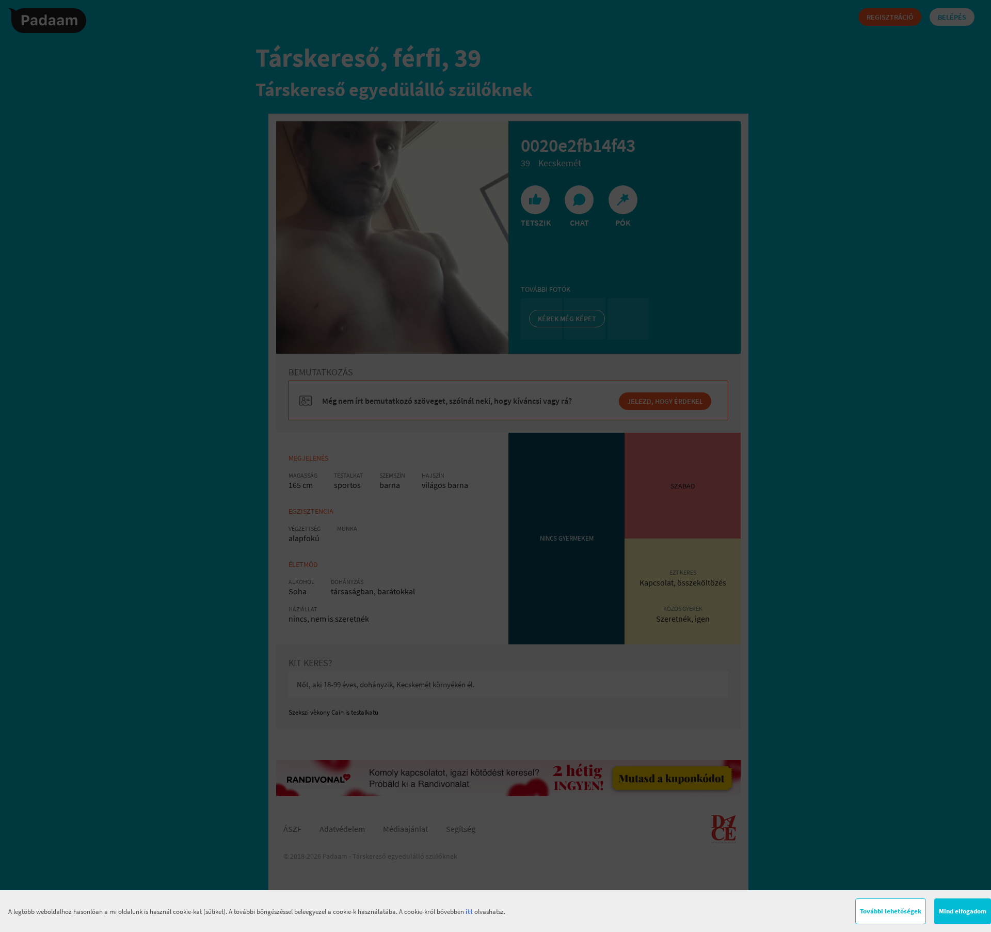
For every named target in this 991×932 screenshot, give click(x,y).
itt (469, 911)
